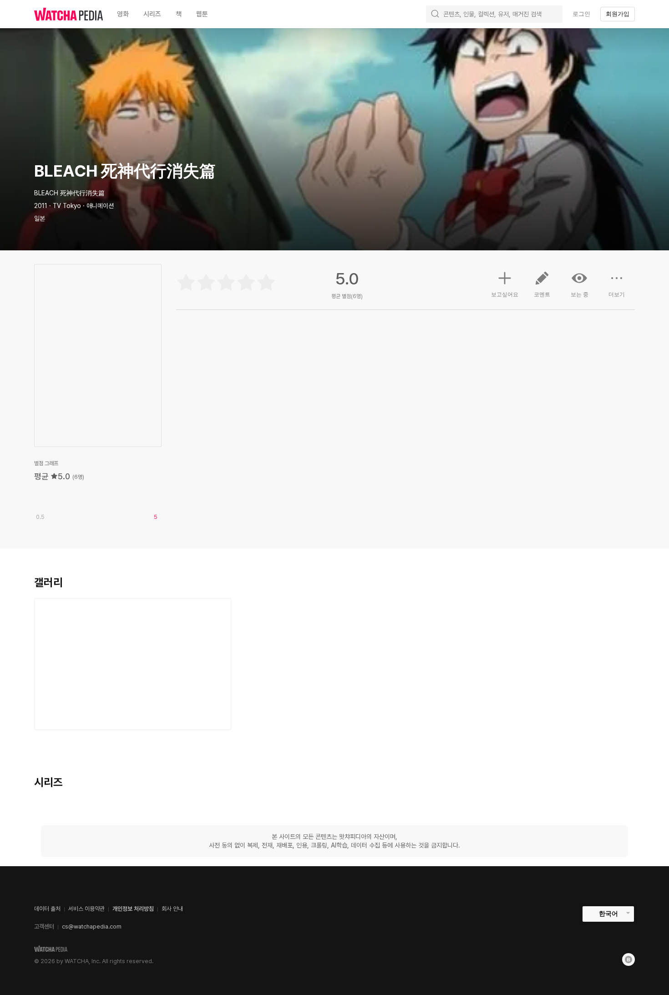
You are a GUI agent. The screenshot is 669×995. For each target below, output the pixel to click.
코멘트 (542, 294)
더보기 (616, 294)
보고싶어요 (504, 294)
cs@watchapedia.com (92, 926)
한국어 (608, 913)
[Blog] (628, 959)
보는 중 (579, 294)
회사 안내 (172, 908)
